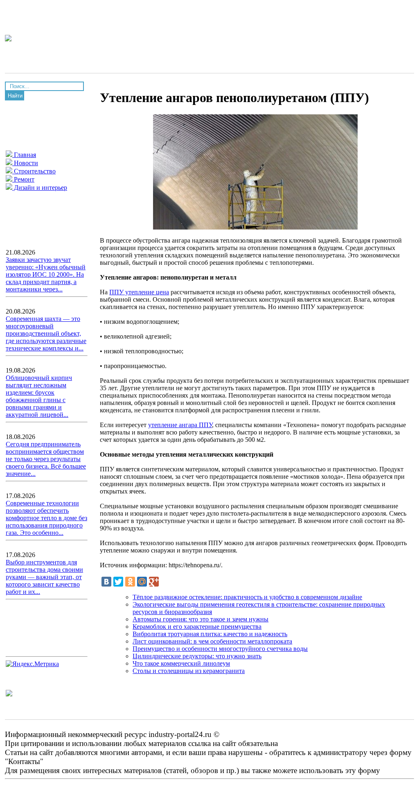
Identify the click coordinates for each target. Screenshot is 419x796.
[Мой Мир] (142, 582)
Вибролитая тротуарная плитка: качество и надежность (210, 633)
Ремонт (23, 179)
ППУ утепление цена (139, 292)
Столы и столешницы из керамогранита (189, 670)
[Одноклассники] (130, 582)
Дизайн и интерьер (39, 187)
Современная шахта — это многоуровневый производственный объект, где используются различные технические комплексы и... (46, 333)
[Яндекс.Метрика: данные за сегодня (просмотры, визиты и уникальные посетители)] (32, 664)
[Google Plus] (154, 582)
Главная (24, 154)
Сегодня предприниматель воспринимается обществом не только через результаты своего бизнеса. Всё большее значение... (46, 459)
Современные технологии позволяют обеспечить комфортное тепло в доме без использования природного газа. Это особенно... (46, 518)
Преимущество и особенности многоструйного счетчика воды (220, 648)
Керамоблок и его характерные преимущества (197, 626)
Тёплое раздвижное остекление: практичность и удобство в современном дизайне (247, 597)
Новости (25, 162)
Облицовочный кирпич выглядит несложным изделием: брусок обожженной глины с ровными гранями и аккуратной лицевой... (39, 396)
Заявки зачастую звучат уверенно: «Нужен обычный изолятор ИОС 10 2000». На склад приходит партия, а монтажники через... (46, 274)
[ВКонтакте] (106, 582)
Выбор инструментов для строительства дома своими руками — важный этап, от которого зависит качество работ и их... (44, 577)
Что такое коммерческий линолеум (181, 663)
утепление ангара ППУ (180, 424)
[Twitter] (118, 582)
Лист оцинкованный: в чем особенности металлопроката (212, 641)
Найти (15, 96)
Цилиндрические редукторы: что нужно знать (197, 656)
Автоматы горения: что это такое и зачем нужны (200, 619)
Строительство (34, 171)
